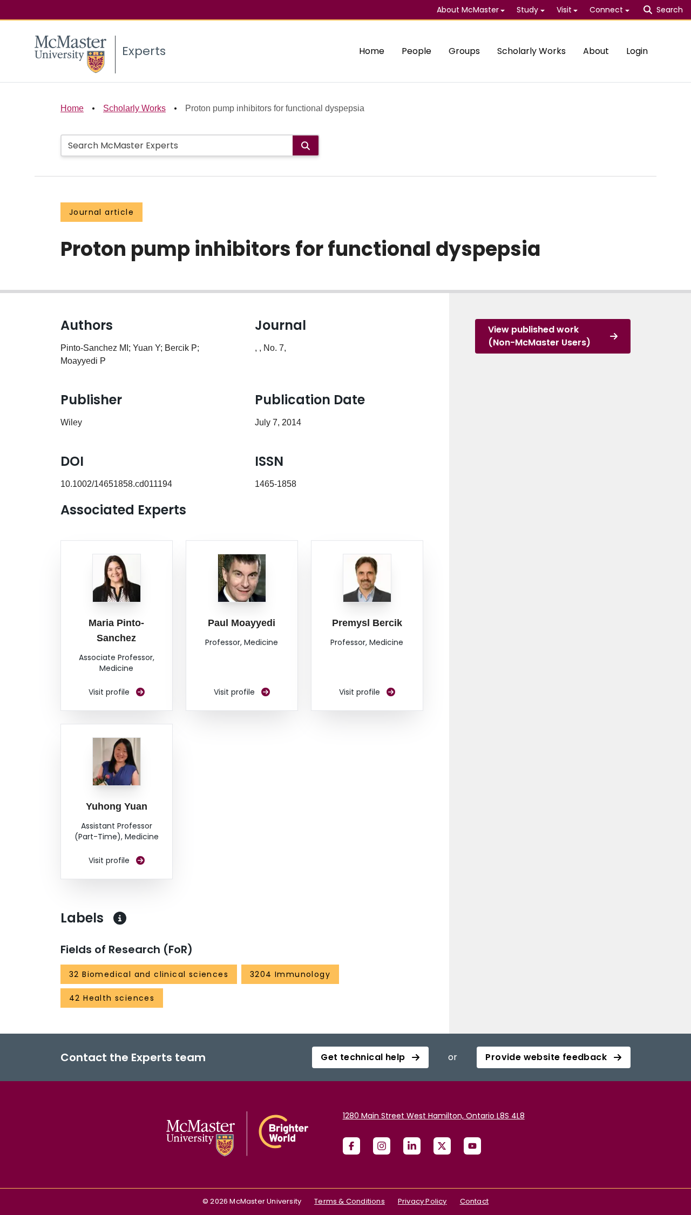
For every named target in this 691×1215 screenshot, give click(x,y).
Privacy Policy (422, 1201)
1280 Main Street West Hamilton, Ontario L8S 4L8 (434, 1115)
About (596, 51)
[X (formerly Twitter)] (442, 1146)
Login (637, 51)
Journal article (101, 212)
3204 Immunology (290, 974)
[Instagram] (381, 1146)
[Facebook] (351, 1146)
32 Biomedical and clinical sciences (148, 974)
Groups (464, 51)
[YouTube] (472, 1146)
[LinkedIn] (412, 1146)
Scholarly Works (531, 51)
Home (371, 51)
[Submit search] (306, 145)
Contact (474, 1201)
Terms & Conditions (349, 1201)
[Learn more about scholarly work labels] (119, 918)
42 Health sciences (111, 998)
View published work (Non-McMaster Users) (539, 336)
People (416, 51)
